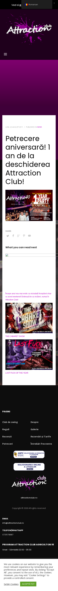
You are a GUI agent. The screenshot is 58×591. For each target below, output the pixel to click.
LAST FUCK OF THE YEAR (16, 373)
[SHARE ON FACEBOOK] (13, 235)
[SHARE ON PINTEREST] (24, 235)
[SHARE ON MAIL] (29, 235)
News (39, 127)
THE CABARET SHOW (15, 336)
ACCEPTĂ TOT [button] (28, 584)
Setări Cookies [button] (11, 584)
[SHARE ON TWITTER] (7, 235)
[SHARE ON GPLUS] (18, 235)
